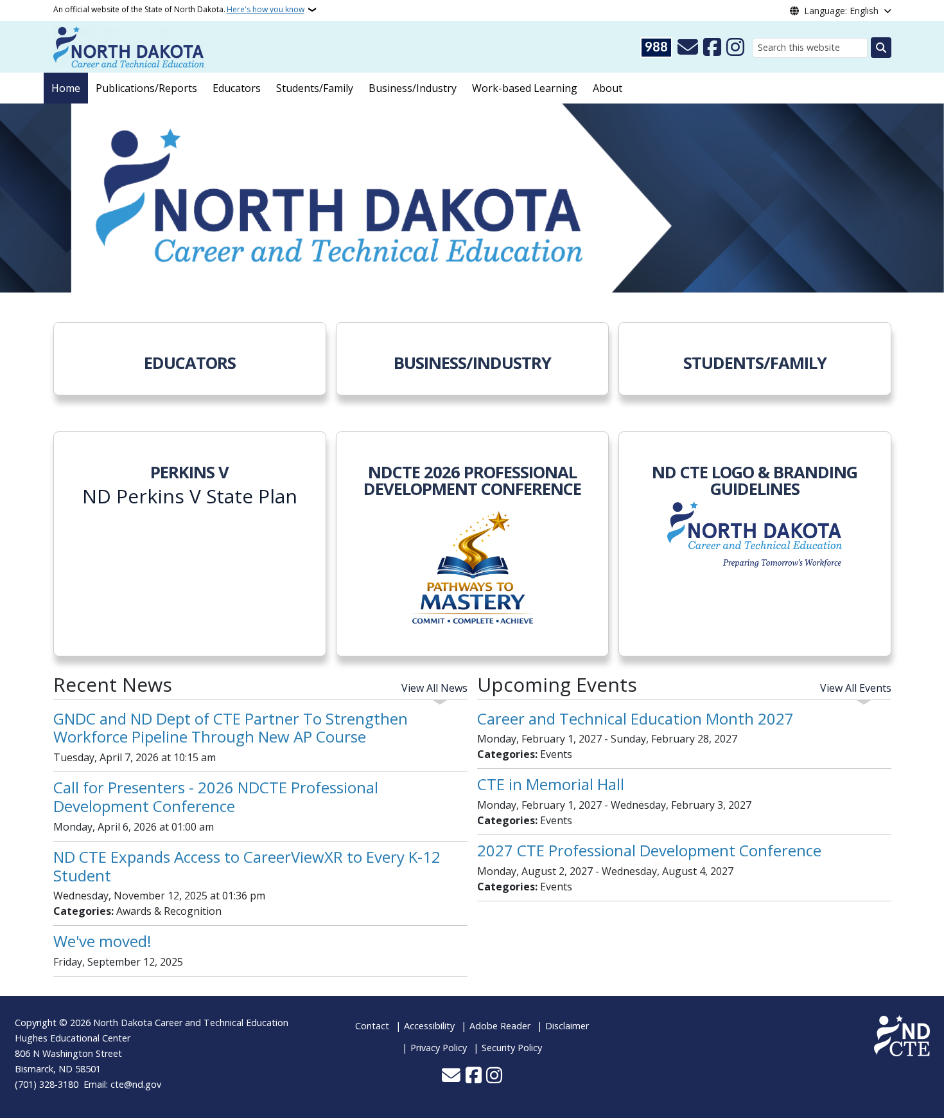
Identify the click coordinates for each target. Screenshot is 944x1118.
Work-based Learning (524, 88)
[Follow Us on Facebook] (712, 48)
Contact (372, 1026)
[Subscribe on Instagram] (735, 48)
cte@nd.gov (135, 1084)
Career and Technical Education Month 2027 (635, 718)
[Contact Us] (687, 48)
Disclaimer (567, 1026)
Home (65, 88)
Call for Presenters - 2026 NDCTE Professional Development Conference (215, 796)
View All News (434, 688)
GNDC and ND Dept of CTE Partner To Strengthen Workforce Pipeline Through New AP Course (230, 728)
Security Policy (512, 1047)
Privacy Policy (438, 1047)
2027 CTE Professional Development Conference (649, 850)
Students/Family (314, 88)
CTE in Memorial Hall (550, 784)
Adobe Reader (499, 1026)
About (607, 88)
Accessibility (429, 1026)
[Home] (128, 46)
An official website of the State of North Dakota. (178, 9)
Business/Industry (413, 88)
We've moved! (102, 940)
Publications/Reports (146, 88)
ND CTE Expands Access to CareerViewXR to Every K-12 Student (247, 866)
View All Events (855, 688)
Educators (237, 88)
